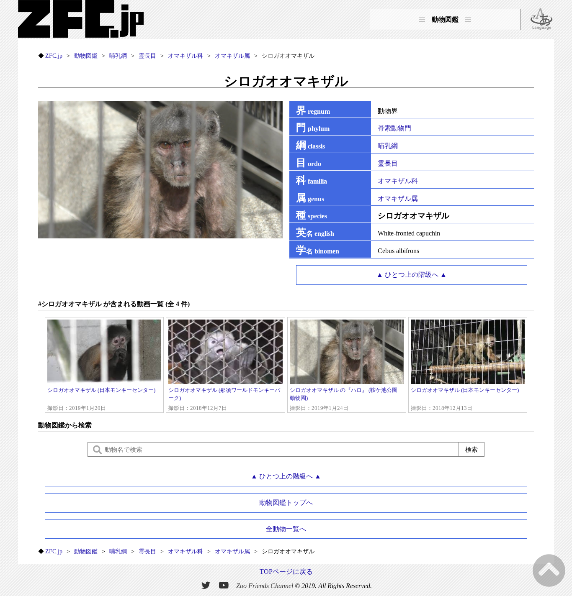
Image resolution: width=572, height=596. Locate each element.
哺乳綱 (388, 145)
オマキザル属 (398, 198)
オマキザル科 (398, 180)
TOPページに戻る (286, 571)
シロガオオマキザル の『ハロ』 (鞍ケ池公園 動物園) (343, 399)
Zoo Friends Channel (264, 585)
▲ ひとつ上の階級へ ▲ (411, 274)
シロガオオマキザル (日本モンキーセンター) (101, 399)
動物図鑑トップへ (286, 502)
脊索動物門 (394, 128)
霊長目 (388, 163)
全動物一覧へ (286, 528)
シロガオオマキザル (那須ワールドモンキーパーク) (224, 399)
